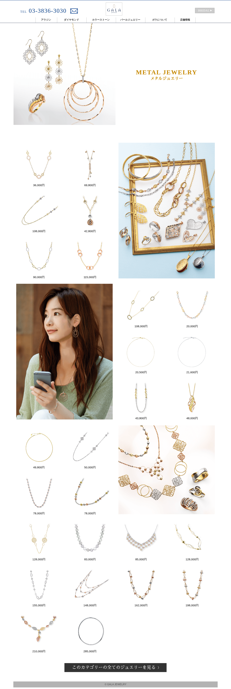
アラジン (46, 19)
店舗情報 (185, 19)
